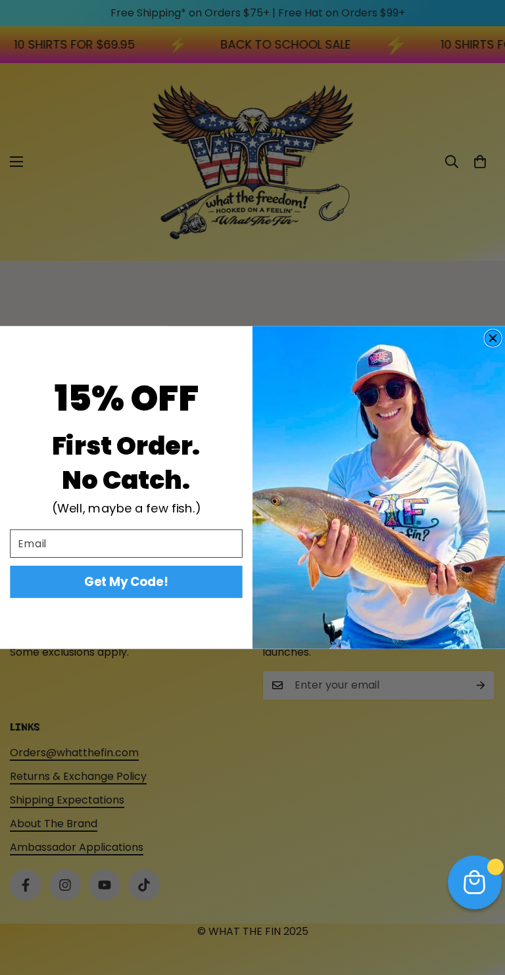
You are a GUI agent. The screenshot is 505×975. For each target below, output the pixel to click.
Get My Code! (126, 582)
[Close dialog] (493, 338)
